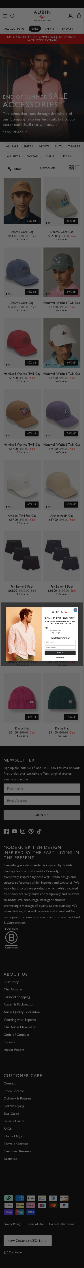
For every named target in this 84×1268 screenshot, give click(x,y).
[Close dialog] (75, 610)
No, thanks (60, 658)
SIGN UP (60, 653)
